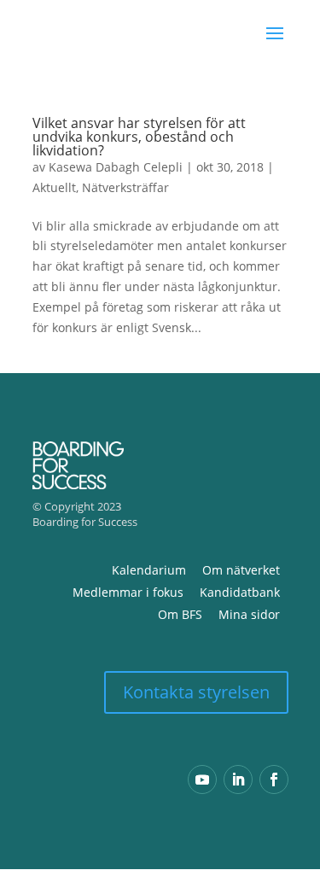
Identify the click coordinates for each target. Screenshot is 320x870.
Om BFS (180, 614)
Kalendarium (149, 570)
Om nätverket (241, 570)
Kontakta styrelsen (196, 692)
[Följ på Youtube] (202, 779)
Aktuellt (54, 187)
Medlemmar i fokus (128, 592)
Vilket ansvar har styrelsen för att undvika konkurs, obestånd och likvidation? (139, 137)
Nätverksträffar (125, 187)
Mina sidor (249, 614)
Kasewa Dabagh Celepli (116, 167)
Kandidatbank (240, 592)
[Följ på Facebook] (273, 779)
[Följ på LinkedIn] (238, 779)
